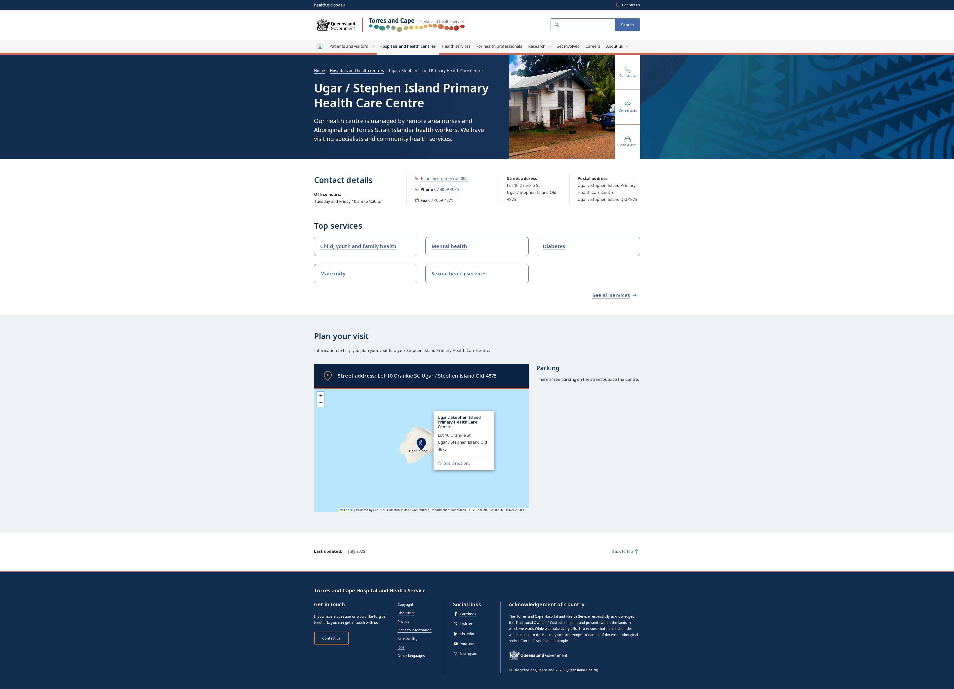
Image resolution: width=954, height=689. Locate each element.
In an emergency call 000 (444, 178)
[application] (421, 450)
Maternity (332, 273)
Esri (376, 510)
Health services (456, 46)
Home (319, 70)
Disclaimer (406, 612)
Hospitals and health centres (408, 46)
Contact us (627, 76)
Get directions (457, 463)
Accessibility (407, 638)
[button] (421, 444)
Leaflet (348, 510)
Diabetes (554, 246)
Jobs (401, 647)
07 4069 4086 (446, 189)
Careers (593, 46)
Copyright (405, 604)
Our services (627, 110)
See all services (611, 295)
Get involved (568, 46)
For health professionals (499, 46)
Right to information (415, 630)
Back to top (622, 551)
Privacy (403, 621)
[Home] (320, 46)
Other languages (411, 655)
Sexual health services (459, 273)
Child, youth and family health (358, 246)
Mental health (449, 246)
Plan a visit (628, 145)
